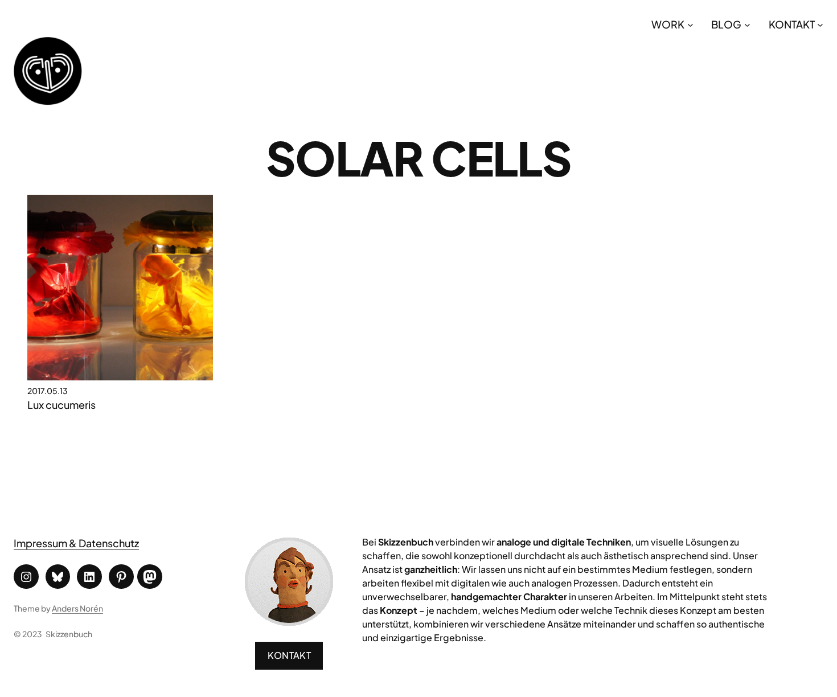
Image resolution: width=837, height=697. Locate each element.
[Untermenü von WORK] (690, 24)
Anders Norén (77, 608)
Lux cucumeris (61, 404)
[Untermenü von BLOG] (747, 24)
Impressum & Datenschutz (76, 543)
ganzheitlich (430, 569)
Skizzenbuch (69, 634)
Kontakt (289, 655)
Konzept (398, 610)
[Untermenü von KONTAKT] (820, 24)
